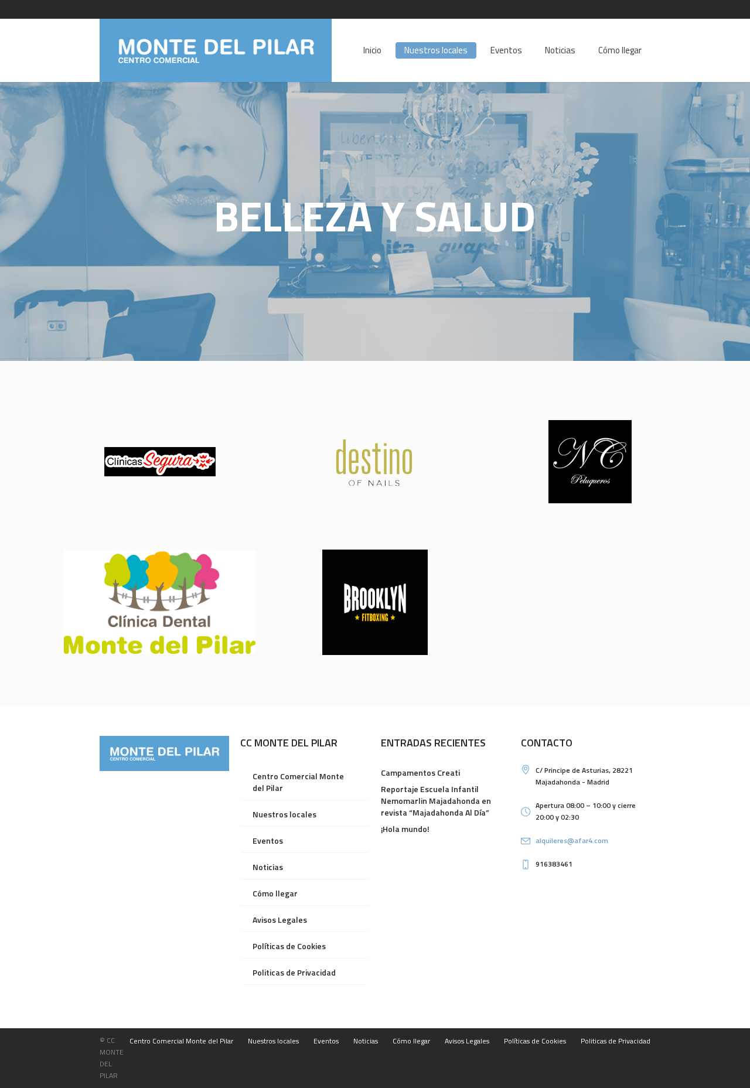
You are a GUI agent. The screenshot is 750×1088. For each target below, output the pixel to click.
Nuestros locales (284, 814)
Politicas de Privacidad (294, 972)
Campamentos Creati (420, 772)
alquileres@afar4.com (572, 840)
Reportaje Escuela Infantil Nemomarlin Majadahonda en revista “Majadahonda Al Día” (436, 800)
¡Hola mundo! (405, 829)
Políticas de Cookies (289, 946)
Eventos (268, 840)
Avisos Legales (280, 919)
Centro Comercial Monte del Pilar (298, 782)
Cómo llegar (275, 893)
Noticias (268, 867)
